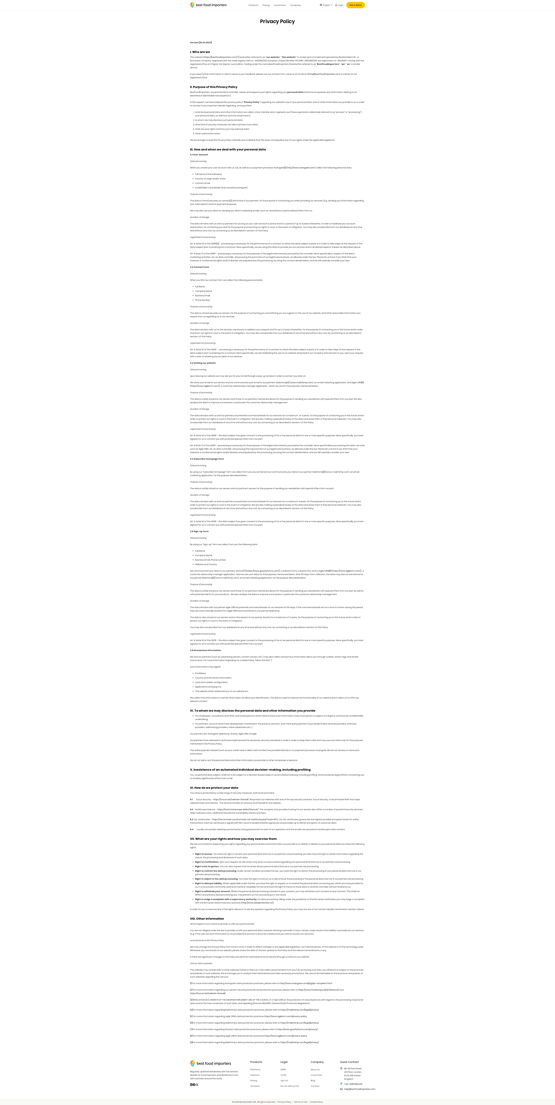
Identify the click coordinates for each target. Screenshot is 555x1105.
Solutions (255, 1075)
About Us (315, 1069)
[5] (362, 382)
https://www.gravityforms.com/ (263, 570)
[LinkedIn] (191, 1084)
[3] (217, 243)
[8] (330, 570)
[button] (326, 5)
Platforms (255, 1069)
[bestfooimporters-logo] (208, 5)
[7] (244, 570)
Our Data (255, 1086)
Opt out (284, 1080)
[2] (231, 200)
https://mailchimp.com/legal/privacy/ (300, 1009)
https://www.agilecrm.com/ (205, 386)
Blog (313, 1080)
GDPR (283, 1069)
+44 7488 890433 (353, 1084)
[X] (197, 1084)
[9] (213, 577)
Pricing (253, 1080)
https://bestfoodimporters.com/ (220, 57)
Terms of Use (300, 1102)
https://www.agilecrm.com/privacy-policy (285, 1016)
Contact (315, 1086)
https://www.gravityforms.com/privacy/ (297, 1029)
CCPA (283, 1075)
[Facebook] (194, 1084)
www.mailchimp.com (301, 382)
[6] (324, 471)
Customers (316, 1075)
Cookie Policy (316, 1102)
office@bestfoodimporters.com (323, 74)
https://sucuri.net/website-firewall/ (231, 799)
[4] (288, 382)
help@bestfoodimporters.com (359, 1089)
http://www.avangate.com (301, 167)
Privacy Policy (284, 1102)
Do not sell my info (290, 1086)
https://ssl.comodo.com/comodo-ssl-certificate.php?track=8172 (245, 819)
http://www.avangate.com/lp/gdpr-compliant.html (306, 983)
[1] (285, 167)
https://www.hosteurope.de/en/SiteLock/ (237, 809)
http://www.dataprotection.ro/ (257, 902)
